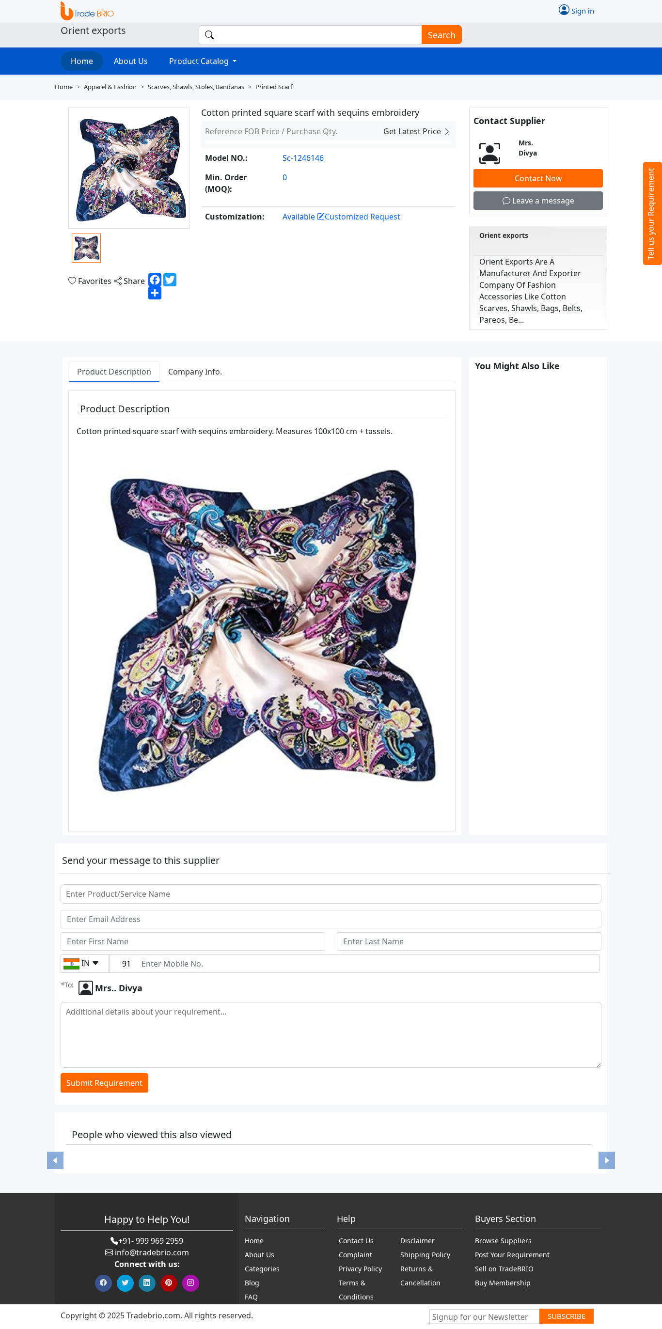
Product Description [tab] (114, 371)
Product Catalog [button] (200, 61)
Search (442, 35)
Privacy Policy (360, 1268)
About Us (131, 61)
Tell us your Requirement (651, 214)
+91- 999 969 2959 (150, 1240)
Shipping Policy (425, 1254)
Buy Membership (503, 1282)
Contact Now (538, 178)
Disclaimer (417, 1240)
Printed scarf (273, 86)
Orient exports (503, 235)
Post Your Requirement (512, 1254)
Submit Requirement (104, 1083)
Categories (262, 1268)
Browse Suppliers (503, 1240)
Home (82, 61)
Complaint (355, 1254)
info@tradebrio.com (152, 1252)
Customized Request (362, 216)
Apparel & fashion (110, 86)
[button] (55, 1160)
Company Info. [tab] (195, 371)
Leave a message (542, 200)
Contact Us (356, 1240)
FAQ (251, 1296)
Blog (252, 1282)
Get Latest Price (413, 131)
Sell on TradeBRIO (504, 1268)
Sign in (581, 10)
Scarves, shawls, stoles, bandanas (196, 86)
